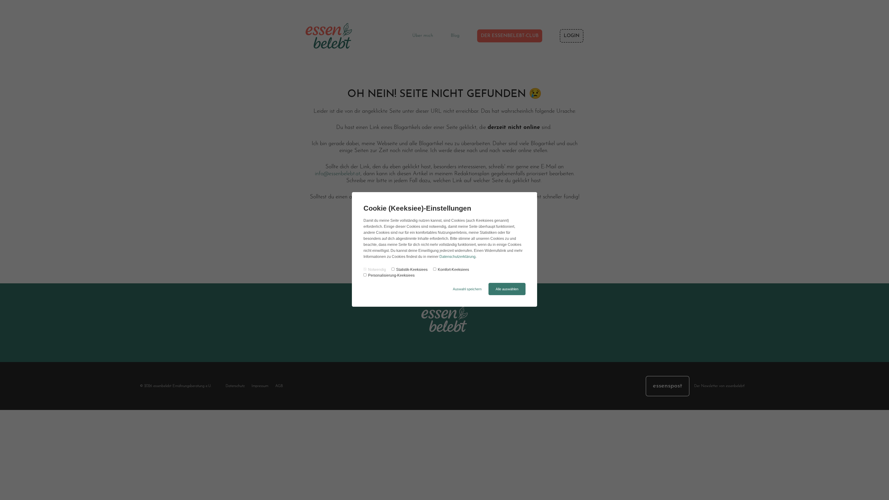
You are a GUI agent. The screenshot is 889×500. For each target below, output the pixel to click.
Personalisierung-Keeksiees (391, 275)
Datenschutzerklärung (457, 257)
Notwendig (377, 270)
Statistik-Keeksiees (412, 270)
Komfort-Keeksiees (453, 270)
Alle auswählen (507, 289)
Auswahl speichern (467, 289)
